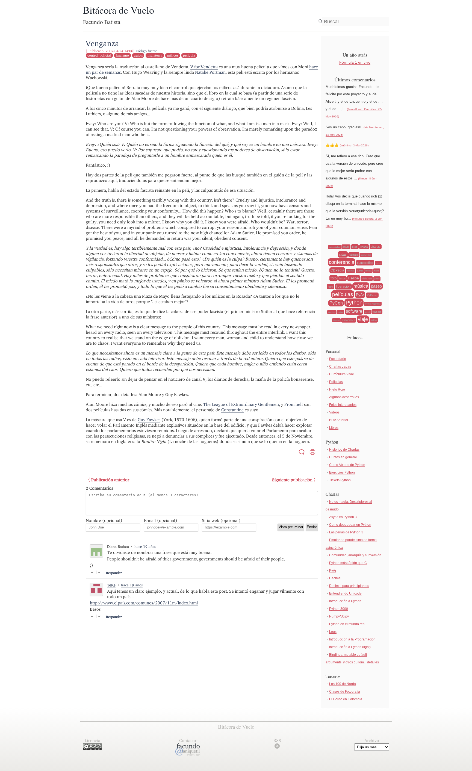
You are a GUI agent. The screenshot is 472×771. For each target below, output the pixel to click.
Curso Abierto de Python (347, 464)
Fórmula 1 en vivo (354, 62)
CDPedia (337, 270)
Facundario (337, 359)
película (189, 55)
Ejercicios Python (342, 472)
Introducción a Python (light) (350, 647)
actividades (334, 247)
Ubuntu (336, 320)
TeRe (111, 585)
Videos (334, 412)
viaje (363, 319)
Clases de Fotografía (344, 691)
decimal (350, 271)
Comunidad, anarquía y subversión (355, 555)
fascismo (122, 55)
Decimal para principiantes (349, 585)
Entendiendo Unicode (345, 593)
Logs (333, 631)
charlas (375, 246)
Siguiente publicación (292, 479)
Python (354, 303)
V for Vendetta (204, 66)
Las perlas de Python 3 (346, 532)
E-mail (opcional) (160, 520)
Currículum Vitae (341, 374)
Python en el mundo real (347, 624)
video (374, 320)
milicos (172, 55)
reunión (331, 312)
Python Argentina (372, 304)
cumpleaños (365, 262)
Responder (114, 573)
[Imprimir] (312, 453)
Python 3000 (338, 608)
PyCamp (372, 295)
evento (360, 271)
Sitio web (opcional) (221, 520)
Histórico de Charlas (344, 449)
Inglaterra (155, 55)
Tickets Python (340, 480)
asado (346, 247)
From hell (293, 404)
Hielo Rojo (337, 389)
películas (342, 294)
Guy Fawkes (149, 419)
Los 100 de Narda (342, 684)
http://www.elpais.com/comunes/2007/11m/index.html (144, 602)
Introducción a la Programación (352, 639)
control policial (99, 55)
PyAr (360, 295)
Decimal (335, 578)
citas (343, 254)
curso (378, 263)
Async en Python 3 (343, 517)
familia (368, 271)
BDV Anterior (338, 420)
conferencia (341, 262)
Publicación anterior (110, 479)
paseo (376, 286)
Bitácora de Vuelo (118, 9)
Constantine (232, 409)
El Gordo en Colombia (345, 699)
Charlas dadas (340, 366)
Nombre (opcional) (104, 520)
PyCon (336, 303)
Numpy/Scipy (339, 616)
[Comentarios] (301, 453)
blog (355, 246)
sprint (367, 312)
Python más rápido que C (348, 563)
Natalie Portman (210, 72)
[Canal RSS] (277, 747)
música (360, 286)
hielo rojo (367, 278)
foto (334, 278)
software (354, 311)
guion (138, 55)
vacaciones (348, 320)
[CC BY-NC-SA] (92, 748)
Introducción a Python (345, 601)
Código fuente (146, 51)
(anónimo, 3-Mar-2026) (354, 145)
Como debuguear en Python (350, 524)
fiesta (376, 271)
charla (364, 246)
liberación (343, 286)
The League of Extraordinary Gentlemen (241, 404)
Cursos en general (343, 457)
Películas (336, 381)
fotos (342, 278)
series (340, 312)
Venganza (102, 43)
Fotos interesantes (342, 404)
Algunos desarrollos (344, 397)
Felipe (353, 278)
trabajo (377, 311)
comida (353, 254)
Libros (333, 427)
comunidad (366, 255)
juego (376, 278)
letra (330, 286)
